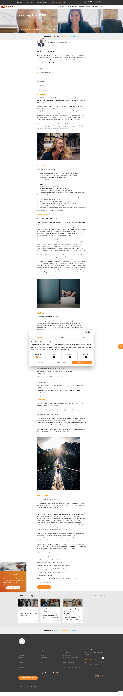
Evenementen (44, 657)
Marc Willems (54, 42)
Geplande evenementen (49, 673)
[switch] (53, 357)
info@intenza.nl (102, 3)
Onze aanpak (21, 655)
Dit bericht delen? (44, 587)
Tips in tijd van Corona (38, 29)
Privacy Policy (21, 669)
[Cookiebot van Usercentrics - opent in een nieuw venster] (86, 332)
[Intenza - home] (8, 6)
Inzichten (87, 6)
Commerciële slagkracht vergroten (70, 660)
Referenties (81, 6)
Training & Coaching (71, 6)
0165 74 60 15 (91, 3)
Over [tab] (83, 337)
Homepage (19, 2)
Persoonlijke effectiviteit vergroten (70, 657)
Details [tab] (61, 337)
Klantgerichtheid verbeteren (69, 655)
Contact (103, 6)
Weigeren (41, 362)
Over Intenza (30, 2)
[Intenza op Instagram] (98, 675)
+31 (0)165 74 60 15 (53, 687)
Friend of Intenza (44, 660)
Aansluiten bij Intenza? (28, 678)
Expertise (62, 6)
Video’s (42, 655)
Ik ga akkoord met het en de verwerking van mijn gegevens (95, 663)
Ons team (20, 657)
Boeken (42, 664)
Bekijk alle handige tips (99, 595)
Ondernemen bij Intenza (42, 2)
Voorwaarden (21, 667)
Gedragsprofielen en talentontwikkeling (71, 667)
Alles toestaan (82, 362)
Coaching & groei (66, 664)
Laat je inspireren (12, 587)
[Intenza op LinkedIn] (102, 675)
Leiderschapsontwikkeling (68, 662)
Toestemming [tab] (40, 337)
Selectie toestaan (61, 362)
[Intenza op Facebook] (95, 675)
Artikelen (28, 29)
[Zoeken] (64, 2)
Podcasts (42, 662)
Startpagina (21, 29)
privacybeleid (99, 662)
